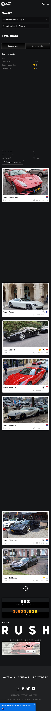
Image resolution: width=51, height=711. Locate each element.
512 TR (12, 350)
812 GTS (12, 387)
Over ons (9, 677)
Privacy (38, 699)
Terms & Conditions (17, 699)
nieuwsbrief (40, 677)
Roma (11, 312)
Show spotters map (14, 162)
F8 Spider (13, 540)
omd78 (7, 200)
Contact (23, 677)
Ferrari (5, 197)
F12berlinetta (15, 197)
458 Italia (13, 578)
